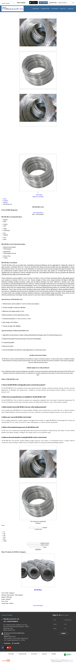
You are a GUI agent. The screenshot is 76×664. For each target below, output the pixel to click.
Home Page (36, 8)
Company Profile (45, 8)
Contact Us (70, 8)
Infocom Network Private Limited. (67, 661)
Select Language (21, 2)
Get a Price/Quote (38, 212)
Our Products (55, 8)
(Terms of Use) (70, 660)
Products (5, 200)
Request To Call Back (38, 196)
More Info (62, 8)
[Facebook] (3, 648)
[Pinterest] (10, 648)
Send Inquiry (39, 194)
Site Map (54, 653)
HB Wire (5, 202)
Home (4, 199)
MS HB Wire (38, 590)
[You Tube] (8, 648)
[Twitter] (5, 648)
